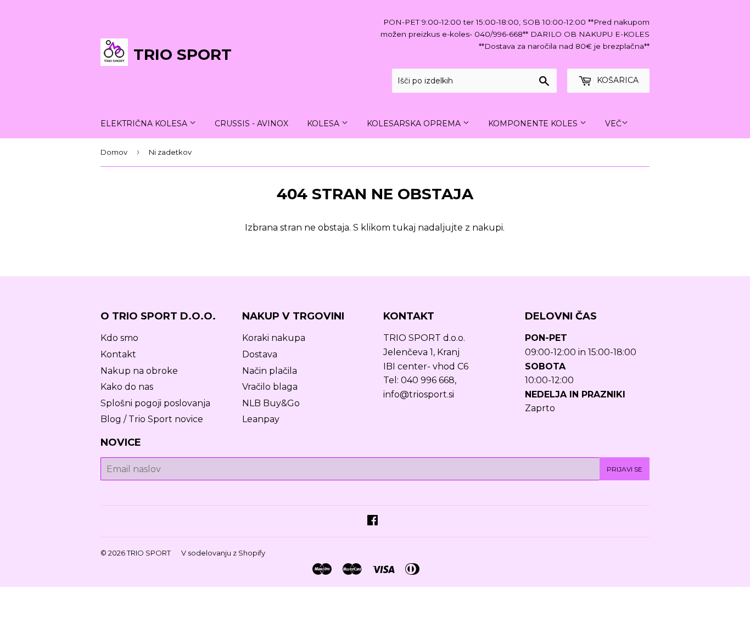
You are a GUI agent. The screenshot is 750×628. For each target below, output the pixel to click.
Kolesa (324, 123)
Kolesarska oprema (415, 123)
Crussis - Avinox (251, 123)
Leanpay (260, 419)
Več (613, 123)
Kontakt (118, 354)
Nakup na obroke (139, 371)
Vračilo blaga (270, 387)
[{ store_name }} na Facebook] (372, 521)
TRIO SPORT (182, 54)
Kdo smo (119, 338)
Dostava (259, 354)
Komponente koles (534, 123)
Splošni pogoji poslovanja (155, 403)
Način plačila (269, 371)
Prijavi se (624, 469)
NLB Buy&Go (271, 403)
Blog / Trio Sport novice (151, 419)
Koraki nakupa (273, 338)
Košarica (617, 80)
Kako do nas (126, 387)
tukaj (404, 227)
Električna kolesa (144, 123)
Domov (113, 152)
